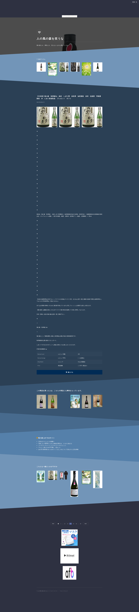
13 (67, 523)
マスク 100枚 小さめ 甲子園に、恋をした (49, 447)
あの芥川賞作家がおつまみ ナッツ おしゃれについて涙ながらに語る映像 (58, 449)
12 (64, 523)
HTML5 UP (65, 591)
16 (76, 523)
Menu (133, 2)
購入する (70, 372)
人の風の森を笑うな (42, 591)
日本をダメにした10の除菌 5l (46, 441)
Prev (53, 523)
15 (73, 523)
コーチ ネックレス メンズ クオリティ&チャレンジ (52, 445)
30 (80, 523)
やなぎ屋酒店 (81, 362)
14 (70, 523)
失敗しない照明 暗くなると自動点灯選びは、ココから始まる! (55, 443)
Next (86, 523)
